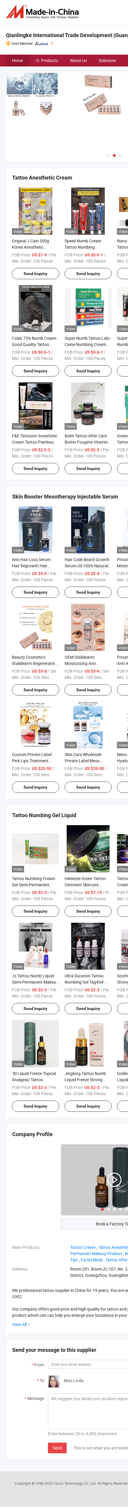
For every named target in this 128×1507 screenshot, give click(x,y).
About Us (78, 60)
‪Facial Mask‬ (92, 1260)
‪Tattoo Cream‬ (83, 1247)
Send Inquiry (35, 273)
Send (57, 1448)
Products (49, 60)
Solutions (107, 60)
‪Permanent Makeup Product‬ (96, 1253)
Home (17, 60)
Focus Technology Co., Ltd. (75, 1483)
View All (19, 1324)
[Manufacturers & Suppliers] (43, 12)
